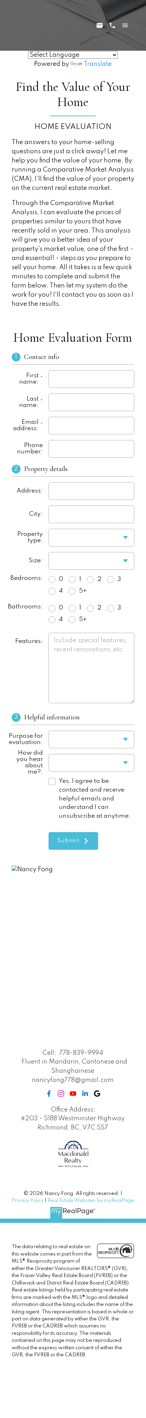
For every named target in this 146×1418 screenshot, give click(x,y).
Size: (36, 561)
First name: (29, 379)
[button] (49, 1093)
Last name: (29, 402)
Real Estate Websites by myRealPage (90, 1200)
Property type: (30, 537)
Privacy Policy (28, 1200)
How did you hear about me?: (29, 763)
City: (36, 514)
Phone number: (30, 448)
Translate (98, 64)
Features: (29, 641)
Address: (30, 491)
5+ (83, 591)
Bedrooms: (27, 578)
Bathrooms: (27, 607)
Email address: (26, 425)
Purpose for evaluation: (27, 739)
